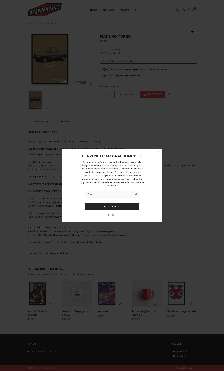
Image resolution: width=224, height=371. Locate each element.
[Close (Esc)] (159, 151)
